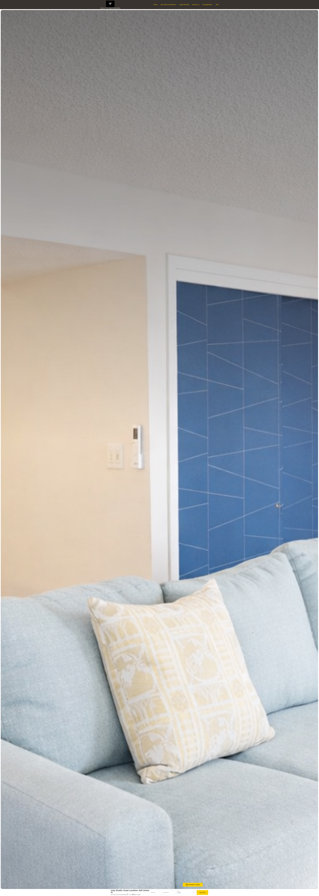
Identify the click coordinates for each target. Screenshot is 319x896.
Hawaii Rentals (184, 4)
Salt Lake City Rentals (168, 4)
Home (156, 4)
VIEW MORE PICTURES (194, 884)
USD (217, 4)
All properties (207, 4)
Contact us (195, 4)
